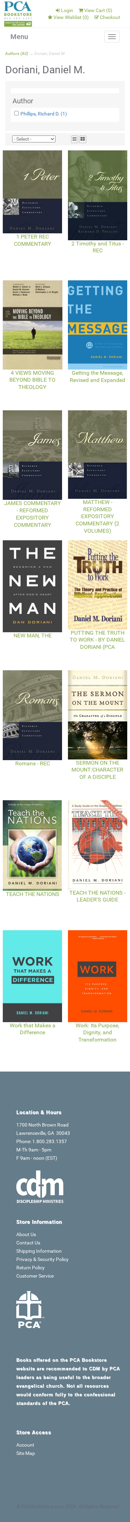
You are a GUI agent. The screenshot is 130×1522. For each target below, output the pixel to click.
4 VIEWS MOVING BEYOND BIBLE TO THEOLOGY (32, 380)
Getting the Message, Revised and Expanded (97, 376)
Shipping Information (39, 1251)
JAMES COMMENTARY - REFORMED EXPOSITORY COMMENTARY (32, 514)
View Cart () (98, 10)
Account (25, 1445)
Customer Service (35, 1276)
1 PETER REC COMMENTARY (32, 240)
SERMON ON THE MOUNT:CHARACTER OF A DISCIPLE (97, 770)
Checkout (110, 17)
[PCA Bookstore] (18, 14)
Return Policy (30, 1267)
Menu (19, 36)
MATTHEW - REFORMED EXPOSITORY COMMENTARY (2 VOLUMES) (97, 516)
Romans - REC (32, 763)
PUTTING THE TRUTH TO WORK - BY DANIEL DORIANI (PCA (97, 640)
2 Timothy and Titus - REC (97, 247)
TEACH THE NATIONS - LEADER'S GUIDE (97, 896)
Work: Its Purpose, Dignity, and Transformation (97, 1032)
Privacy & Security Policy (42, 1259)
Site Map (25, 1453)
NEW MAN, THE (33, 635)
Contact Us (28, 1242)
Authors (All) (16, 53)
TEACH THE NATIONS (32, 894)
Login (67, 10)
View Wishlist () (71, 17)
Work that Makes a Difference (32, 1029)
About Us (26, 1234)
